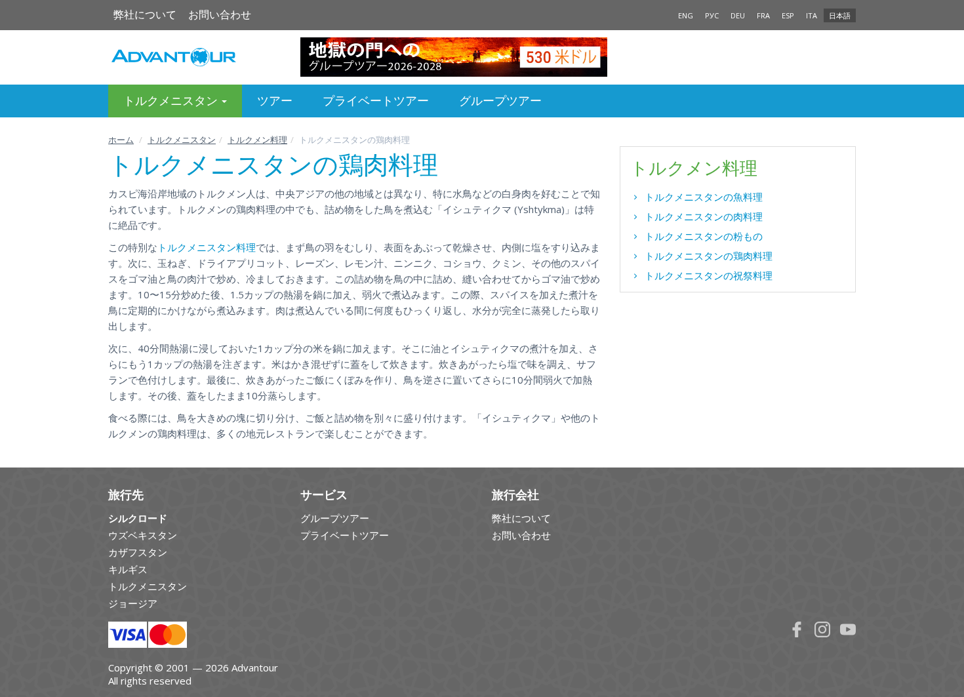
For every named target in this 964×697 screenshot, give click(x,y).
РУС (712, 15)
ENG (685, 15)
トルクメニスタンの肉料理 (704, 216)
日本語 (840, 15)
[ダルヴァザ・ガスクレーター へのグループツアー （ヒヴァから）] (482, 57)
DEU (738, 15)
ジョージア (132, 603)
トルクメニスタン (182, 140)
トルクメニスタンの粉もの (704, 236)
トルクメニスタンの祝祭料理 (709, 275)
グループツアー (500, 101)
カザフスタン (137, 552)
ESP (788, 15)
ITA (811, 15)
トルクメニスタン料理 (206, 247)
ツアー (274, 101)
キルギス (128, 569)
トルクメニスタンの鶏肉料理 (709, 255)
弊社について (144, 15)
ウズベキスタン (142, 535)
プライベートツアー (376, 101)
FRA (763, 15)
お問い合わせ (219, 15)
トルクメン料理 (257, 140)
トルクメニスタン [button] (171, 101)
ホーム (121, 140)
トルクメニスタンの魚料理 (704, 196)
